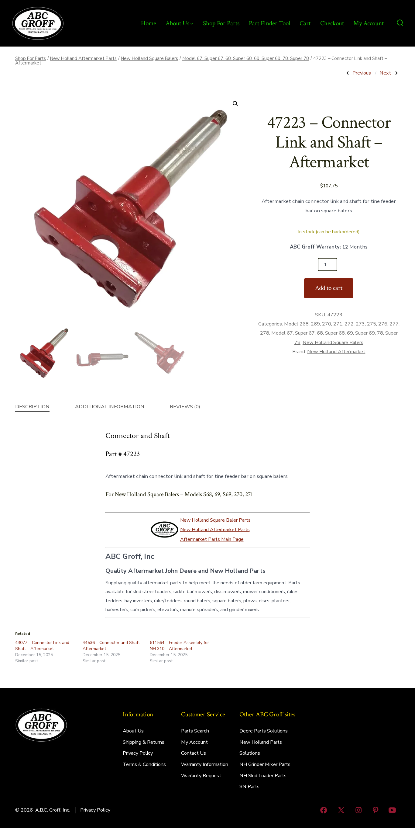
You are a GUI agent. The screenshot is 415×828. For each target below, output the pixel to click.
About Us (177, 23)
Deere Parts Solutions (263, 731)
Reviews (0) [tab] (185, 406)
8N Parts (249, 786)
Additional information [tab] (109, 406)
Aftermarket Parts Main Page (212, 539)
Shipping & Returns (143, 742)
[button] (235, 103)
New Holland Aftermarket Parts (83, 58)
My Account (368, 23)
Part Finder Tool (269, 23)
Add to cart (328, 288)
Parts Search (195, 731)
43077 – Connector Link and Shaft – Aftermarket (42, 646)
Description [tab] (32, 406)
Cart (305, 23)
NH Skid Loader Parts (262, 775)
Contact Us (193, 753)
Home (148, 23)
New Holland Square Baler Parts (215, 520)
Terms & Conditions (144, 764)
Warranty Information (204, 764)
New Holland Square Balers (149, 58)
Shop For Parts (221, 23)
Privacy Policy (138, 753)
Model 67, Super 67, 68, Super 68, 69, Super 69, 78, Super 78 (245, 58)
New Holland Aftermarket (336, 351)
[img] (191, 24)
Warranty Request (201, 775)
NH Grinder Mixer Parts (264, 764)
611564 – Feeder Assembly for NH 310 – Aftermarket (179, 646)
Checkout (332, 23)
